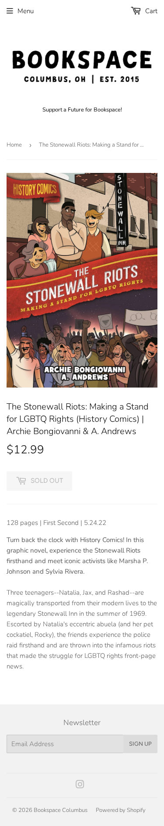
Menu (25, 11)
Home (14, 145)
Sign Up (140, 743)
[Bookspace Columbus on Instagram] (80, 785)
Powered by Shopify (121, 810)
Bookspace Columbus (60, 810)
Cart (150, 11)
